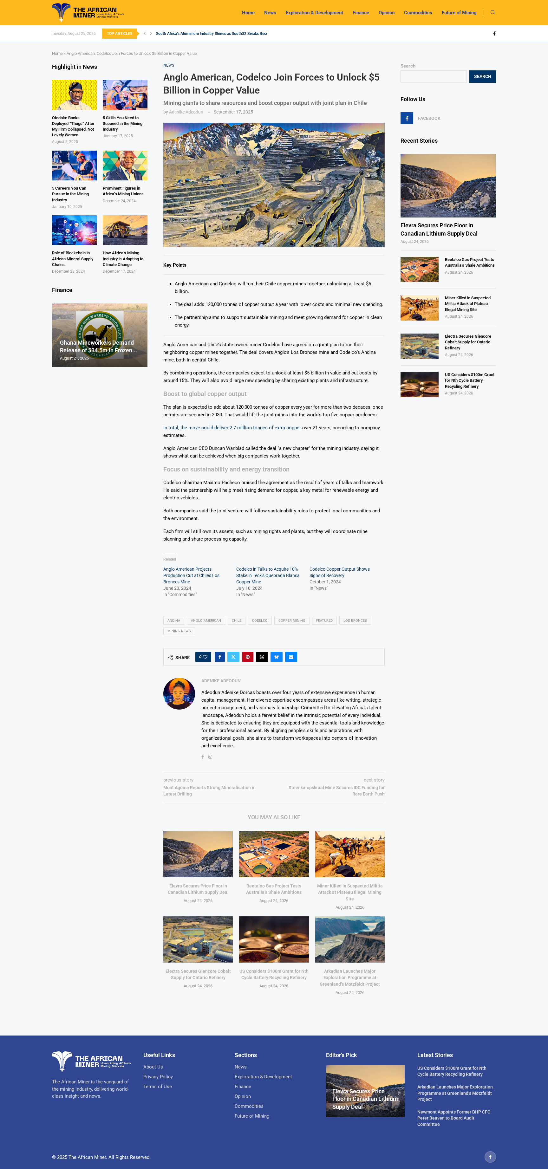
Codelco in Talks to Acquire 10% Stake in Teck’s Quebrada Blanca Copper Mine (268, 575)
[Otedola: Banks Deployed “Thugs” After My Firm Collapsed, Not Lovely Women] (74, 95)
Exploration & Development (314, 13)
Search (408, 66)
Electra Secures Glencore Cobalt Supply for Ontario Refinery (468, 342)
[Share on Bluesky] (277, 657)
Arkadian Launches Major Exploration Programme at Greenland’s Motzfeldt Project (350, 978)
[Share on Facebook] (220, 657)
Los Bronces (355, 621)
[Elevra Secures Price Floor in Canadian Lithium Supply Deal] (198, 854)
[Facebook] (494, 33)
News (270, 13)
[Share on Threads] (262, 657)
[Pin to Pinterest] (247, 657)
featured (324, 621)
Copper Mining (291, 621)
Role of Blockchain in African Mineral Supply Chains (72, 258)
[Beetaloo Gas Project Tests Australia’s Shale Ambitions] (274, 854)
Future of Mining (459, 13)
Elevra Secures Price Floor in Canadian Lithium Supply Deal (439, 229)
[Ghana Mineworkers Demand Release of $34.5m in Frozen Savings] (99, 335)
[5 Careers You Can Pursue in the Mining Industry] (74, 165)
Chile (236, 621)
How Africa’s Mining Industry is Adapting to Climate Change (123, 258)
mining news (179, 631)
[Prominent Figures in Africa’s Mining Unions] (125, 165)
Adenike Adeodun (186, 111)
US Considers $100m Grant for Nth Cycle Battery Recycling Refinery (469, 380)
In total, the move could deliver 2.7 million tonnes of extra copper (232, 428)
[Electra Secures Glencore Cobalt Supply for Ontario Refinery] (198, 939)
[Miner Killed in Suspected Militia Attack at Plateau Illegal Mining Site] (350, 854)
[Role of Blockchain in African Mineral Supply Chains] (74, 230)
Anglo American (206, 621)
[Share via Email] (291, 657)
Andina (173, 621)
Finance (361, 13)
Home (248, 13)
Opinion (387, 13)
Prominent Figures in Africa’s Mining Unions (123, 191)
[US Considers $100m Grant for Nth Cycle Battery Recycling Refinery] (274, 939)
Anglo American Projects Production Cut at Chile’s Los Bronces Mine (191, 575)
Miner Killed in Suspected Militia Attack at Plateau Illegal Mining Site (350, 892)
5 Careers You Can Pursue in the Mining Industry (70, 194)
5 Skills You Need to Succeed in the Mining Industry (122, 123)
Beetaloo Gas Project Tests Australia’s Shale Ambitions (470, 262)
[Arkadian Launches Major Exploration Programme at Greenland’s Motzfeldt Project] (350, 939)
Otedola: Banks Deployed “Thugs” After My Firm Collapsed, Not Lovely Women (73, 126)
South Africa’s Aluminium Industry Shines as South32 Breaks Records (215, 33)
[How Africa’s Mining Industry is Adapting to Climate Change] (125, 230)
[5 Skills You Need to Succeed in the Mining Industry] (125, 95)
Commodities (418, 13)
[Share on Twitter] (233, 657)
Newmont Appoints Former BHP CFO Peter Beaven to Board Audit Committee (454, 1118)
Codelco (260, 621)
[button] (144, 34)
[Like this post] (205, 657)
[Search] (493, 12)
